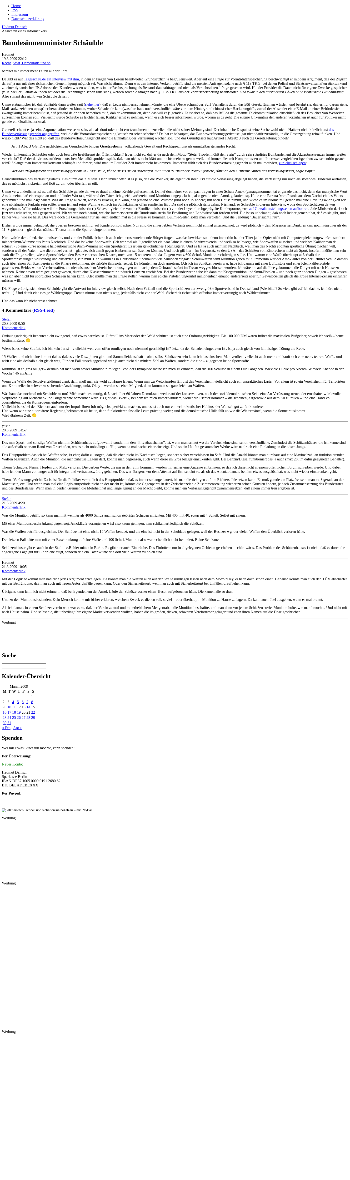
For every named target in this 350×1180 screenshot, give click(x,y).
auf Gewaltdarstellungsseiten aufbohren (278, 209)
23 (4, 718)
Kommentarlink (13, 328)
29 (33, 718)
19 (19, 712)
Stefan (6, 319)
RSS (14, 10)
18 (14, 712)
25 (14, 718)
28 (28, 718)
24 (9, 718)
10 (9, 707)
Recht (6, 63)
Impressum (19, 14)
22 (33, 712)
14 (28, 707)
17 (9, 712)
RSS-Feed (43, 310)
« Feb (6, 728)
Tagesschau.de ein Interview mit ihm (51, 79)
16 (4, 712)
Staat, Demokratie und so (31, 63)
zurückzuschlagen (292, 163)
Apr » (17, 728)
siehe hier (92, 104)
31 (9, 723)
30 (4, 723)
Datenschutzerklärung (27, 19)
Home (16, 6)
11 (14, 707)
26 (19, 718)
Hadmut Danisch (14, 27)
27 (23, 718)
